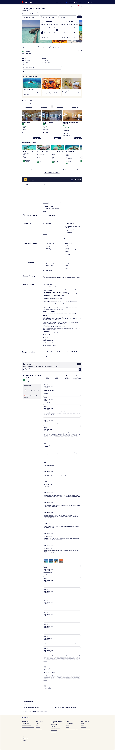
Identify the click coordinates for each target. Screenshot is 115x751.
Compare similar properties (53, 172)
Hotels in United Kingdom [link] (26, 725)
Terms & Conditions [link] (69, 723)
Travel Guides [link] (83, 727)
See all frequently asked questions (50, 358)
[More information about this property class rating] (27, 10)
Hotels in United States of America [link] (28, 727)
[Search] (80, 369)
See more (44, 211)
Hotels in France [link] (24, 736)
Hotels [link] (23, 711)
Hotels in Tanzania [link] (25, 732)
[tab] (25, 704)
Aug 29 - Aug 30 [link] (29, 107)
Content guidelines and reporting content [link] (72, 729)
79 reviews (25, 381)
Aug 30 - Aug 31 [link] (44, 107)
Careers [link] (82, 725)
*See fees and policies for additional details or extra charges (53, 238)
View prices (36, 138)
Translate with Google (48, 388)
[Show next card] (82, 157)
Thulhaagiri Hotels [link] (37, 711)
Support (80, 2)
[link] (79, 6)
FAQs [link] (37, 725)
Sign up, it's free (78, 179)
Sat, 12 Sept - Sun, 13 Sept (48, 17)
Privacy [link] (67, 725)
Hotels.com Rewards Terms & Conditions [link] (71, 732)
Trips (85, 2)
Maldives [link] (26, 711)
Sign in (92, 2)
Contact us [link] (38, 727)
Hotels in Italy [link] (24, 740)
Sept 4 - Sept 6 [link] (60, 107)
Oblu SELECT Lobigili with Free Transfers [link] (32, 707)
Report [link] (26, 397)
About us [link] (82, 723)
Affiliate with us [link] (54, 724)
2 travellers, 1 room (65, 17)
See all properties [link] (27, 5)
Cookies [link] (67, 727)
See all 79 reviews (26, 53)
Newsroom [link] (53, 726)
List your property (73, 2)
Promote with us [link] (54, 730)
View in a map (46, 203)
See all (23, 64)
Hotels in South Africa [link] (25, 723)
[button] (47, 27)
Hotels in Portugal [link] (25, 738)
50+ (79, 40)
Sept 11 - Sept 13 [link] (75, 107)
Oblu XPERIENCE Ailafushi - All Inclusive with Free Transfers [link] (64, 707)
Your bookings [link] (38, 723)
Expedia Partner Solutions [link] (55, 728)
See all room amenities (47, 270)
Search (79, 16)
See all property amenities (48, 257)
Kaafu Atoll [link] (31, 711)
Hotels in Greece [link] (24, 734)
